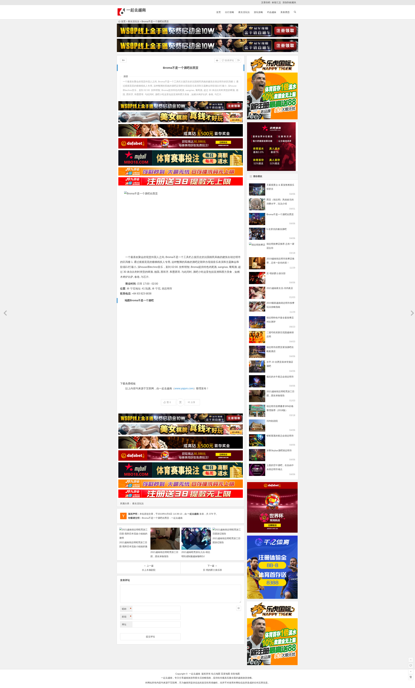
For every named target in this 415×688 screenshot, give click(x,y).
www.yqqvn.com (184, 388)
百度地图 (225, 673)
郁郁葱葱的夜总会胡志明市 (280, 435)
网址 (124, 624)
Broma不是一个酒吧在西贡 (280, 214)
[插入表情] (238, 608)
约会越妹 (271, 12)
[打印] (217, 60)
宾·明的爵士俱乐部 (276, 273)
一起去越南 (136, 10)
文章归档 (265, 2)
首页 (218, 12)
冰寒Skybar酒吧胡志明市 (279, 450)
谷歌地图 (235, 673)
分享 (193, 402)
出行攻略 (229, 12)
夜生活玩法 (244, 12)
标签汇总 (276, 2)
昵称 (126, 609)
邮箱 (126, 616)
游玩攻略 (258, 12)
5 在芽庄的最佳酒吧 (277, 229)
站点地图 (215, 673)
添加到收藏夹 (289, 2)
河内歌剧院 (272, 421)
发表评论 (229, 60)
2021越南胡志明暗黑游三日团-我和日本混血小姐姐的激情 (133, 546)
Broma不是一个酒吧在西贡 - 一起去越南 (162, 518)
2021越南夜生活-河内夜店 (280, 288)
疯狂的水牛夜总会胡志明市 (280, 376)
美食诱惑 (285, 12)
